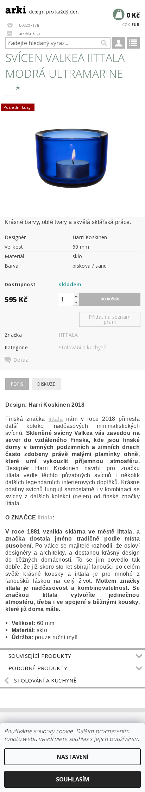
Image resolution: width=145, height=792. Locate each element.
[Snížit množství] (76, 302)
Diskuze (46, 384)
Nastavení (73, 757)
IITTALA (68, 334)
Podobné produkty (37, 668)
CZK (126, 24)
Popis (17, 384)
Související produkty (39, 655)
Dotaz (20, 360)
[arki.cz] (36, 9)
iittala (56, 419)
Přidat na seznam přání (110, 319)
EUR (135, 24)
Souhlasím (72, 779)
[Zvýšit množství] (76, 296)
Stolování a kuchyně (82, 347)
